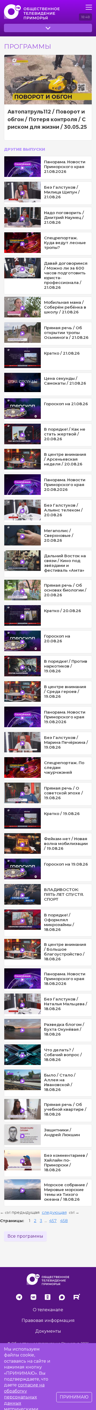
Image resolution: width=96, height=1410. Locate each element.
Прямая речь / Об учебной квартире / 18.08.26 (65, 1109)
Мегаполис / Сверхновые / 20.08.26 (58, 535)
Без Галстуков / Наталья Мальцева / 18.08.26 (65, 1003)
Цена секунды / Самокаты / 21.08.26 (65, 381)
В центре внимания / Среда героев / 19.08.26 (65, 691)
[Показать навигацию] (89, 7)
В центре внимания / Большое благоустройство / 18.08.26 (65, 951)
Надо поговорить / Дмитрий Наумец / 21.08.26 (64, 217)
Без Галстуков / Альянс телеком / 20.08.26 (63, 510)
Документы (48, 1331)
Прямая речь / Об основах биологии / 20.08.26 (65, 590)
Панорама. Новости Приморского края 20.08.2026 (64, 484)
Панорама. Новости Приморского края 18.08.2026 (64, 978)
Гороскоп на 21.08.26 (66, 403)
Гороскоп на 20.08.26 (57, 638)
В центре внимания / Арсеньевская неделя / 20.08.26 (65, 459)
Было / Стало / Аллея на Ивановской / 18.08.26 (59, 1082)
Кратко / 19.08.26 (62, 813)
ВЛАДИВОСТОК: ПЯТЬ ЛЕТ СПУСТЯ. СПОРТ (64, 894)
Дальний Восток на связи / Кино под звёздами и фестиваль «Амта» (65, 563)
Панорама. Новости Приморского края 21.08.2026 (64, 166)
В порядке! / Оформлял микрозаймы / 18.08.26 (59, 922)
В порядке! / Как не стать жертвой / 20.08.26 (64, 434)
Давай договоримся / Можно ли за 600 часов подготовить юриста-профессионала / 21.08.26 (65, 275)
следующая (54, 1212)
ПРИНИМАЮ (74, 1397)
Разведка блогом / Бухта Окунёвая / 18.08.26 (64, 1029)
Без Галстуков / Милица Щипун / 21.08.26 (62, 192)
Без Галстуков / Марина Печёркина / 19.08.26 (66, 742)
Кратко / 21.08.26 (62, 353)
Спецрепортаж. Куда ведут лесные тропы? (65, 242)
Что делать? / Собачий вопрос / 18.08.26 (63, 1054)
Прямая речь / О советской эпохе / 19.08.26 (63, 793)
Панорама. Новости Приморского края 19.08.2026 (64, 717)
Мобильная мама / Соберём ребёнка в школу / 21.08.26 (65, 307)
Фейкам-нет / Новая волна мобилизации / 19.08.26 (66, 843)
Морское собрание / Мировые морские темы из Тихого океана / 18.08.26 (66, 1192)
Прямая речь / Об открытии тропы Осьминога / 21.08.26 (66, 332)
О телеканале (48, 1309)
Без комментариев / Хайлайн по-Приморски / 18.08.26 (66, 1162)
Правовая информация (48, 1320)
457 (53, 1220)
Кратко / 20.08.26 (62, 610)
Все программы (25, 1236)
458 (64, 1220)
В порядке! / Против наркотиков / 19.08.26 (65, 666)
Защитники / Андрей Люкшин (62, 1132)
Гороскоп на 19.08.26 (66, 864)
